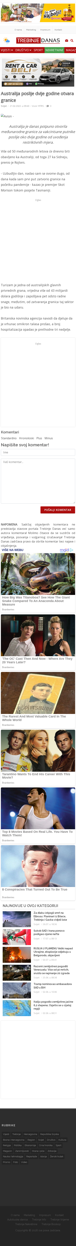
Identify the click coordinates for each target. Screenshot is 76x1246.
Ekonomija (30, 1145)
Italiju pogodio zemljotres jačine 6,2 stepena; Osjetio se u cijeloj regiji (53, 1005)
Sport (38, 50)
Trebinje (16, 1134)
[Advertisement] (38, 241)
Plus (39, 438)
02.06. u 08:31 (50, 1013)
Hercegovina (30, 1134)
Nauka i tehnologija (13, 1156)
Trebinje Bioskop (51, 1224)
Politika (18, 1145)
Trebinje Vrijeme (59, 1219)
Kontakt (58, 30)
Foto (15, 1162)
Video (24, 1162)
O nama (18, 30)
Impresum (45, 30)
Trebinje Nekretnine (26, 1224)
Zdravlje (52, 1151)
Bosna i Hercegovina (13, 1139)
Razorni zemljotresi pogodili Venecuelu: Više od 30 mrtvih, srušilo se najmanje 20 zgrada (52, 970)
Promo (6, 1162)
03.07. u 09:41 (50, 959)
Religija (7, 1145)
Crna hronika (45, 1145)
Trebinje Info (39, 1219)
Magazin (7, 1151)
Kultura (62, 1139)
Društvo (22, 50)
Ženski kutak (56, 1156)
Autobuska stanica (17, 1219)
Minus (49, 438)
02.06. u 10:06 (50, 991)
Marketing (31, 30)
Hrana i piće (38, 1151)
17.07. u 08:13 (50, 938)
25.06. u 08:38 (50, 977)
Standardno (9, 438)
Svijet (4, 106)
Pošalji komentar (57, 510)
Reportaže (31, 1156)
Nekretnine (54, 50)
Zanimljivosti (22, 1151)
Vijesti (6, 50)
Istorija (43, 1156)
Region (31, 1139)
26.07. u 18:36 (50, 924)
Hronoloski (26, 438)
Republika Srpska (49, 1134)
